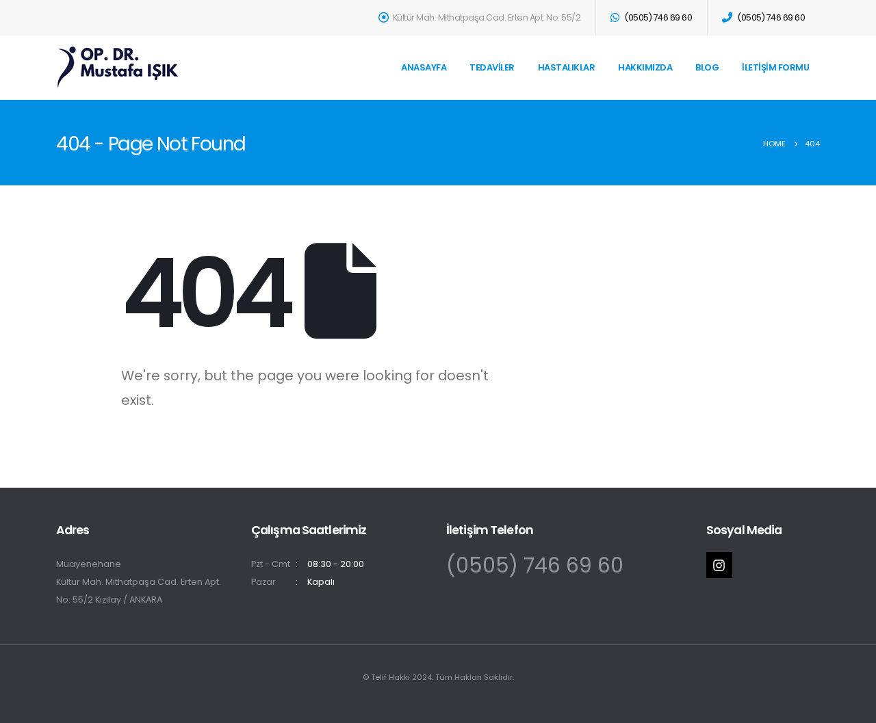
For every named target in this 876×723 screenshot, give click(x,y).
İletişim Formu (775, 67)
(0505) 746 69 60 (534, 565)
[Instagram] (719, 565)
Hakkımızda (645, 67)
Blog (707, 67)
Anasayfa (423, 67)
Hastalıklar (566, 67)
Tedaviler (492, 67)
